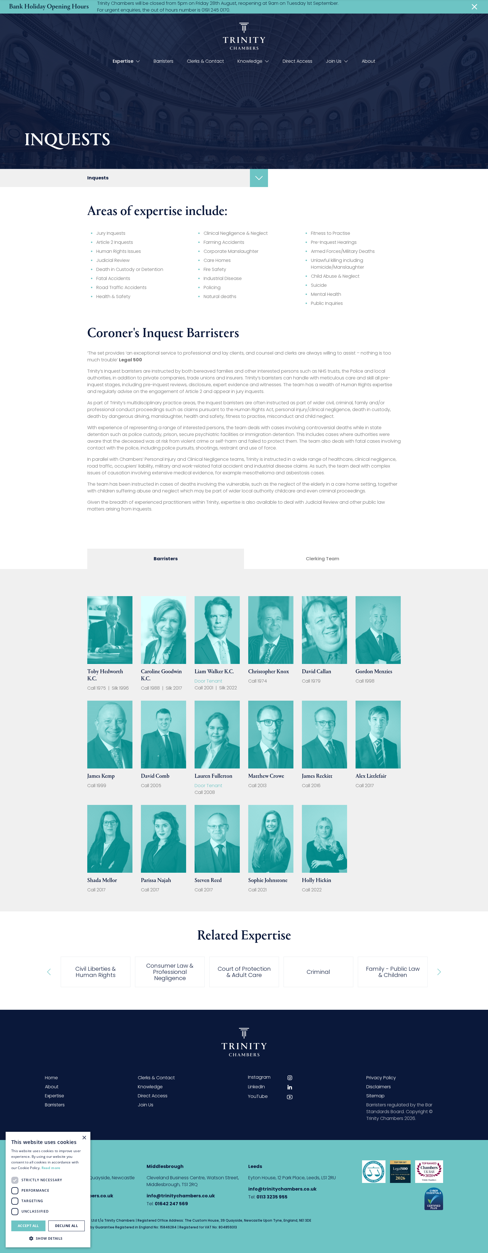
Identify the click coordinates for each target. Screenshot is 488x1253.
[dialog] (48, 1189)
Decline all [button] (66, 1225)
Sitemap (375, 1096)
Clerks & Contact (205, 61)
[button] (48, 1238)
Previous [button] (49, 971)
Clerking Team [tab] (322, 558)
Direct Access (297, 61)
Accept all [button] (28, 1225)
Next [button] (438, 971)
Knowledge (250, 61)
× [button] (84, 1138)
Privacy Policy (381, 1077)
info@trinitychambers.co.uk (181, 1196)
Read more (51, 1167)
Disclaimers (378, 1086)
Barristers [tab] (166, 558)
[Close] (474, 6)
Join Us (333, 61)
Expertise (123, 61)
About (368, 61)
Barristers (163, 61)
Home (51, 1077)
